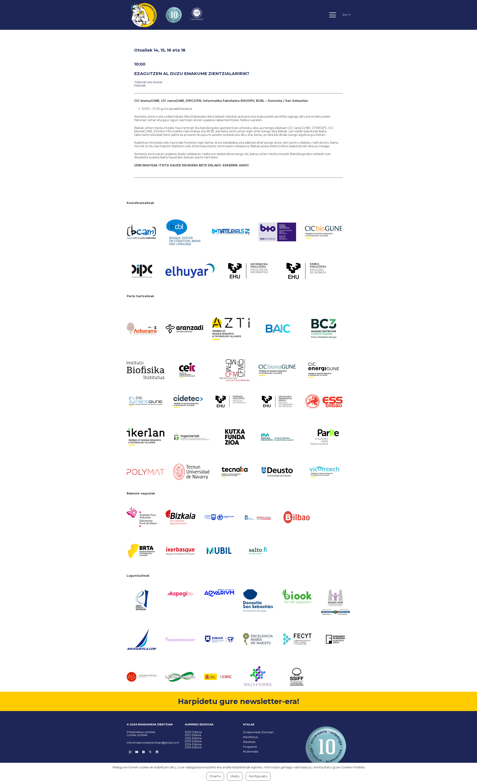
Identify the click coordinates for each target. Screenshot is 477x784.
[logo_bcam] (142, 232)
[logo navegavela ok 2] (142, 639)
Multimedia (250, 751)
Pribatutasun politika (141, 732)
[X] (150, 752)
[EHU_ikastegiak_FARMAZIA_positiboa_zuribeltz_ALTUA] (231, 401)
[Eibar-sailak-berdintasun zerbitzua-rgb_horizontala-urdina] (219, 639)
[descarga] (324, 232)
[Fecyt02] (297, 639)
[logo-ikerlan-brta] (145, 437)
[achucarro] (142, 328)
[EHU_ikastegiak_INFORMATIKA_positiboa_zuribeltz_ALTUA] (248, 270)
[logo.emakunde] (335, 602)
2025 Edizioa (193, 747)
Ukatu (235, 776)
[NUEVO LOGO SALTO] (258, 550)
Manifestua (250, 737)
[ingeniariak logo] (192, 437)
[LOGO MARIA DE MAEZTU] (258, 639)
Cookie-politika (137, 735)
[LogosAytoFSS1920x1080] (258, 517)
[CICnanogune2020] (145, 401)
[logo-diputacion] (142, 517)
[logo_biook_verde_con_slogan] (297, 596)
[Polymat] (145, 472)
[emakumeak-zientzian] (143, 15)
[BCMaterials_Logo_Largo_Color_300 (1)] (231, 232)
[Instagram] (130, 752)
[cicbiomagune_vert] (277, 370)
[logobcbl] (184, 232)
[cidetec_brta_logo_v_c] (188, 401)
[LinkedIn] (157, 752)
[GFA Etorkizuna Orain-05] (219, 517)
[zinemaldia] (297, 677)
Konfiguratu (258, 776)
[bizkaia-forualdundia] (180, 517)
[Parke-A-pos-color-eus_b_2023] (324, 437)
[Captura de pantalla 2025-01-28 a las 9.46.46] (297, 517)
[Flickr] (143, 752)
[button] (333, 15)
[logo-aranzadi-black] (184, 328)
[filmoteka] (335, 639)
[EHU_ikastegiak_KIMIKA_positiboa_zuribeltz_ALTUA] (306, 271)
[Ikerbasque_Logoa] (180, 550)
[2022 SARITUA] (196, 15)
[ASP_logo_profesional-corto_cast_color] (180, 594)
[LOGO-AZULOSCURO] (219, 593)
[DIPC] (142, 271)
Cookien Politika (353, 767)
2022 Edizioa (193, 738)
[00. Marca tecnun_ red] (192, 472)
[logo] (145, 370)
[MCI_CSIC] (219, 677)
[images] (142, 677)
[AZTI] (231, 328)
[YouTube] (136, 752)
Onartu (215, 776)
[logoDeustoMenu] (277, 472)
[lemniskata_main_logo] (180, 677)
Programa (250, 746)
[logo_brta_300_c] (142, 550)
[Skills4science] (258, 677)
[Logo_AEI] (142, 600)
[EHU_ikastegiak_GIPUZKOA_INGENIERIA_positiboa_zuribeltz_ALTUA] (277, 401)
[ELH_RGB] (190, 271)
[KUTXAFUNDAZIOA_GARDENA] (234, 437)
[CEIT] (192, 370)
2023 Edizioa (193, 741)
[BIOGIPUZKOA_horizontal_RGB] (277, 232)
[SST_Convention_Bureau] (258, 600)
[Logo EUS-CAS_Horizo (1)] (277, 437)
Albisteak (249, 742)
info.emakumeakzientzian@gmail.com (153, 742)
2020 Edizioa (193, 732)
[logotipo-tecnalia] (234, 471)
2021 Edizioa (193, 735)
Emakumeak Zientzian (258, 732)
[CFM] (234, 370)
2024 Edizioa (193, 744)
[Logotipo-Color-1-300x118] (219, 551)
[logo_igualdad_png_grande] (180, 639)
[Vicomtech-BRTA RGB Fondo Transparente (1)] (324, 472)
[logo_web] (324, 401)
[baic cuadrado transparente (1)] (277, 328)
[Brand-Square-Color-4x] (324, 329)
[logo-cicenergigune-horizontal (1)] (324, 370)
